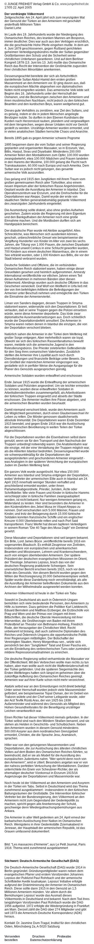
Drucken (38, 936)
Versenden (12, 936)
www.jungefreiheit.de (74, 4)
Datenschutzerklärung (46, 940)
